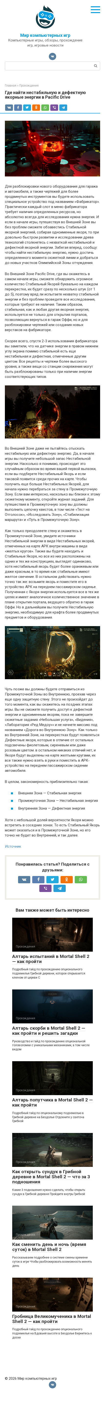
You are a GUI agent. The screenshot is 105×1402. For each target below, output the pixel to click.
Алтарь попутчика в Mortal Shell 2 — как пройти (52, 1102)
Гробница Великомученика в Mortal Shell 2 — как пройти (51, 1319)
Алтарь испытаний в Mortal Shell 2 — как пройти (50, 959)
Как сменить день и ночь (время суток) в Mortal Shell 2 (49, 1247)
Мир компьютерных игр (45, 35)
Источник (13, 846)
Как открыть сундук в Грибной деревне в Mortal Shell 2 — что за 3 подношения (51, 1177)
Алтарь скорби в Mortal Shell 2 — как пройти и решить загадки (48, 1030)
